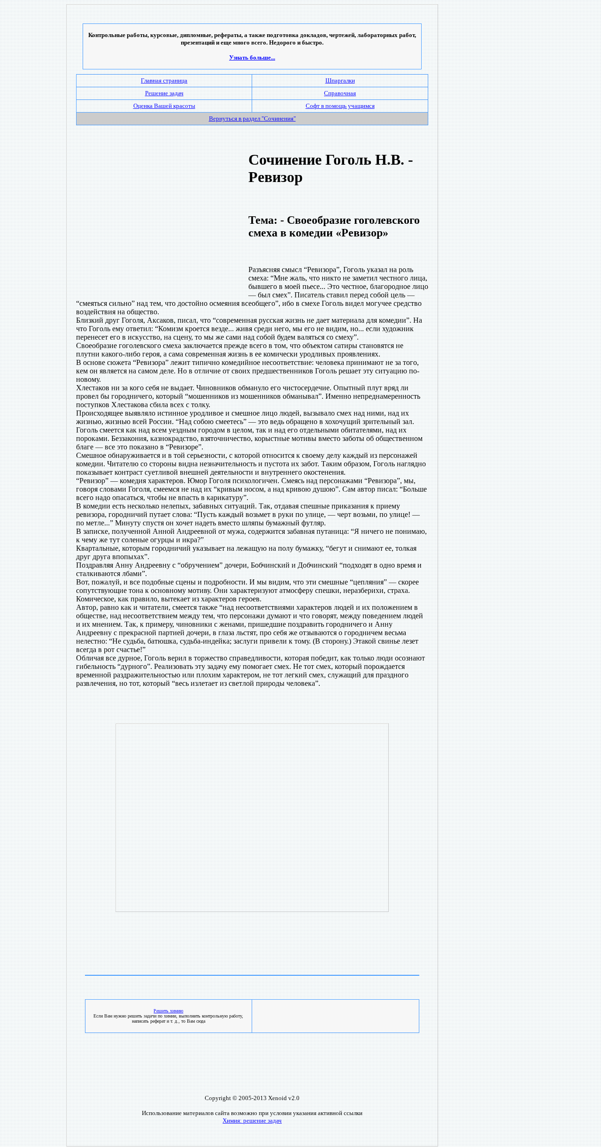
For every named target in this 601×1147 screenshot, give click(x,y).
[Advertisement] (155, 221)
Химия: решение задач (252, 1120)
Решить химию (168, 1010)
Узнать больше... (252, 57)
